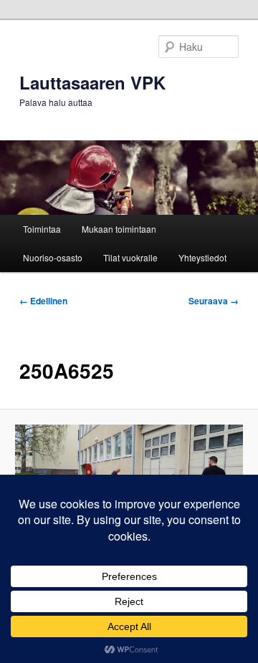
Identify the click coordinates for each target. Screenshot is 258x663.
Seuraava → (213, 300)
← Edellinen (43, 300)
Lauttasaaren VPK (92, 82)
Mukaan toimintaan (119, 229)
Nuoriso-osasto (52, 257)
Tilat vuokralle (130, 257)
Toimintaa (42, 229)
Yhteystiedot (202, 257)
